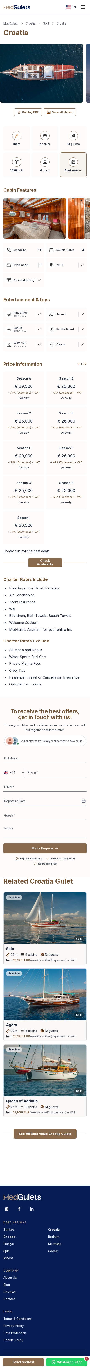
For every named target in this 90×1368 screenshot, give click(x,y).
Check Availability (45, 562)
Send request (23, 1362)
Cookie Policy (13, 1340)
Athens (8, 1258)
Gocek (53, 1251)
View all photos (62, 112)
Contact (9, 1299)
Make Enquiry (42, 848)
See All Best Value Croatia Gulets (45, 1134)
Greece (9, 1237)
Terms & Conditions (17, 1319)
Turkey (9, 1229)
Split (46, 23)
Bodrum (53, 1237)
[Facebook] (19, 1209)
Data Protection (14, 1333)
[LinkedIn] (31, 1209)
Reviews (9, 1292)
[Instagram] (6, 1209)
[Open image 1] (34, 218)
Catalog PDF (30, 112)
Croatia (31, 23)
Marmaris (54, 1244)
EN (74, 7)
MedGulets (10, 23)
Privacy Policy (13, 1326)
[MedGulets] (16, 7)
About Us (10, 1278)
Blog (6, 1285)
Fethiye (8, 1244)
